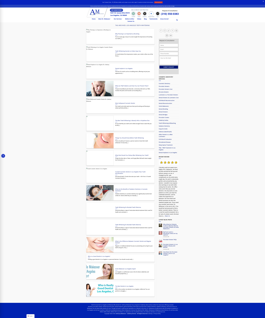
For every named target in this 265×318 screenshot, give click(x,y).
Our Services (118, 19)
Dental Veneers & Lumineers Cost (169, 98)
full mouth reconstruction (140, 306)
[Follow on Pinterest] (176, 30)
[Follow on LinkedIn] (167, 35)
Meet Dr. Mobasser (104, 19)
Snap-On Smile (163, 129)
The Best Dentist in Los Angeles (124, 286)
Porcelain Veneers (164, 86)
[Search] (177, 20)
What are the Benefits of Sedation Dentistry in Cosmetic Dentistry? (131, 190)
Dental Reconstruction (165, 103)
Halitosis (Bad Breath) (165, 131)
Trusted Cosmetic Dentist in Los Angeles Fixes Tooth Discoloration (130, 172)
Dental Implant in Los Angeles (124, 68)
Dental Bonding (163, 109)
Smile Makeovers (164, 106)
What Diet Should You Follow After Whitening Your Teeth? (132, 155)
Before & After (129, 19)
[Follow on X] (172, 30)
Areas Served (164, 19)
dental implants (119, 306)
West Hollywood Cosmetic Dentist (125, 103)
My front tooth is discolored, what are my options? (170, 233)
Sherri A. (167, 216)
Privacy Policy (157, 313)
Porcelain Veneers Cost (165, 89)
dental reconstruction (108, 306)
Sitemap (150, 313)
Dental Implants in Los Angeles (168, 152)
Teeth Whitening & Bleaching (167, 123)
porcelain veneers (98, 306)
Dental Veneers (163, 112)
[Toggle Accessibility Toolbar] (3, 156)
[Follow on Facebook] (161, 30)
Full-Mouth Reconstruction (166, 100)
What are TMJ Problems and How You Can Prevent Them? (132, 86)
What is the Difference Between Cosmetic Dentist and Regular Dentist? (133, 242)
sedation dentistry (161, 306)
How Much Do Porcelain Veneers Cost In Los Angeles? (170, 253)
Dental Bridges (163, 114)
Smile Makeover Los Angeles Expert (125, 269)
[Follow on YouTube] (171, 35)
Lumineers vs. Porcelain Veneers (168, 95)
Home (94, 19)
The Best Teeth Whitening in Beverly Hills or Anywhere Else (132, 120)
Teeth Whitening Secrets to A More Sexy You (128, 51)
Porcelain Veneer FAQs (170, 239)
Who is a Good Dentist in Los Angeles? (99, 256)
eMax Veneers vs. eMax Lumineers (166, 135)
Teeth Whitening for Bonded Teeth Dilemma (128, 207)
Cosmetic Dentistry (164, 83)
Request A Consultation (169, 11)
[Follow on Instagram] (165, 30)
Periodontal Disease (165, 142)
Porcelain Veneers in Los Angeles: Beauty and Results (170, 246)
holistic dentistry (151, 306)
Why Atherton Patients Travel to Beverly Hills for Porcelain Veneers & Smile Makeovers (171, 226)
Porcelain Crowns (164, 117)
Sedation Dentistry (164, 126)
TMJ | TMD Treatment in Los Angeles (167, 149)
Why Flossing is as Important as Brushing (127, 34)
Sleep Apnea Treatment (166, 145)
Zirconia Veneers (164, 92)
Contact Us (131, 21)
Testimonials (153, 19)
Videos (139, 19)
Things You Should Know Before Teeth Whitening (129, 138)
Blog (145, 19)
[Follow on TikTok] (168, 30)
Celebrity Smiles (163, 120)
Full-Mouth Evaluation (165, 139)
